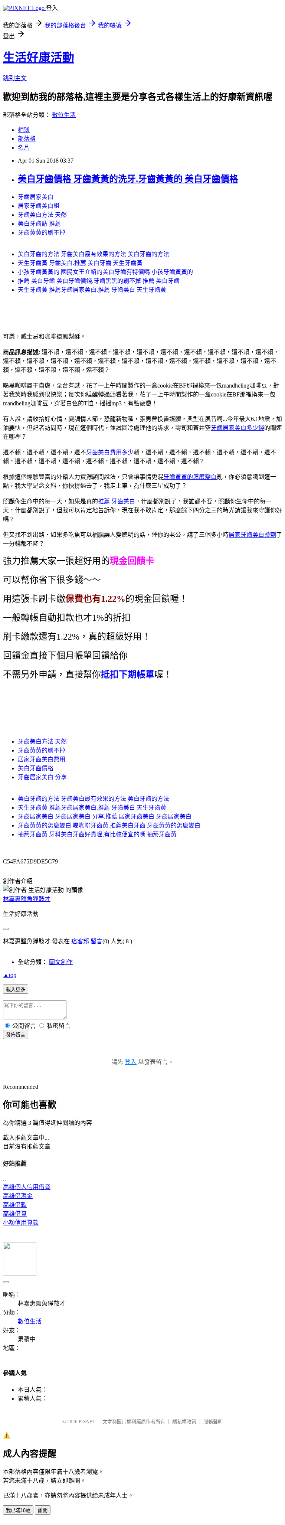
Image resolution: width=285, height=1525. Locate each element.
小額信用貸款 (21, 1222)
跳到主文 (15, 78)
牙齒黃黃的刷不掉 (41, 232)
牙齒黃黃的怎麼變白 (190, 477)
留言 (96, 941)
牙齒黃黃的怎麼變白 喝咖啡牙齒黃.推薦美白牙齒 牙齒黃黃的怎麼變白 (109, 825)
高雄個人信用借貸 (26, 1187)
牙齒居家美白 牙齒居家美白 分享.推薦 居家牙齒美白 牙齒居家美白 (104, 816)
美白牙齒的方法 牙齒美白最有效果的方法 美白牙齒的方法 (93, 254)
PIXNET (87, 1421)
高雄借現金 (18, 1196)
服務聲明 (213, 1421)
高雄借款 (15, 1205)
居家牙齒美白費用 (41, 759)
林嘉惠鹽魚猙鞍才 (26, 899)
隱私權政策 (184, 1421)
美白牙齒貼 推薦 (39, 224)
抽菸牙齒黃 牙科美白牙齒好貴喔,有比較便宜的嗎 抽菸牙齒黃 (97, 834)
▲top (9, 975)
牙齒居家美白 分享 (42, 777)
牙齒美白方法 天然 (42, 215)
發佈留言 (15, 1035)
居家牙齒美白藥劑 (252, 535)
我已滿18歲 (18, 1510)
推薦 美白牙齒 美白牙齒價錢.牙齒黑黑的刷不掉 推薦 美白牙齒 (99, 281)
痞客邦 (80, 941)
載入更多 (15, 989)
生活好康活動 (38, 57)
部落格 (27, 138)
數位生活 (64, 115)
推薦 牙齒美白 (116, 501)
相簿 (24, 130)
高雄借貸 (15, 1214)
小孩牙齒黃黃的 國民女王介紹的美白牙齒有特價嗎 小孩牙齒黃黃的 (105, 272)
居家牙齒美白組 (38, 206)
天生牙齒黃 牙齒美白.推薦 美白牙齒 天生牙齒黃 (80, 263)
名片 (24, 147)
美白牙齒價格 (35, 768)
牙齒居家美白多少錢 (237, 428)
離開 (43, 1510)
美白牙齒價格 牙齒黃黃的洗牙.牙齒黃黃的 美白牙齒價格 (128, 179)
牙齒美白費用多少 (110, 452)
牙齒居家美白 (35, 197)
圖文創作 (61, 962)
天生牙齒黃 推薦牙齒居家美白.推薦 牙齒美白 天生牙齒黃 (92, 290)
